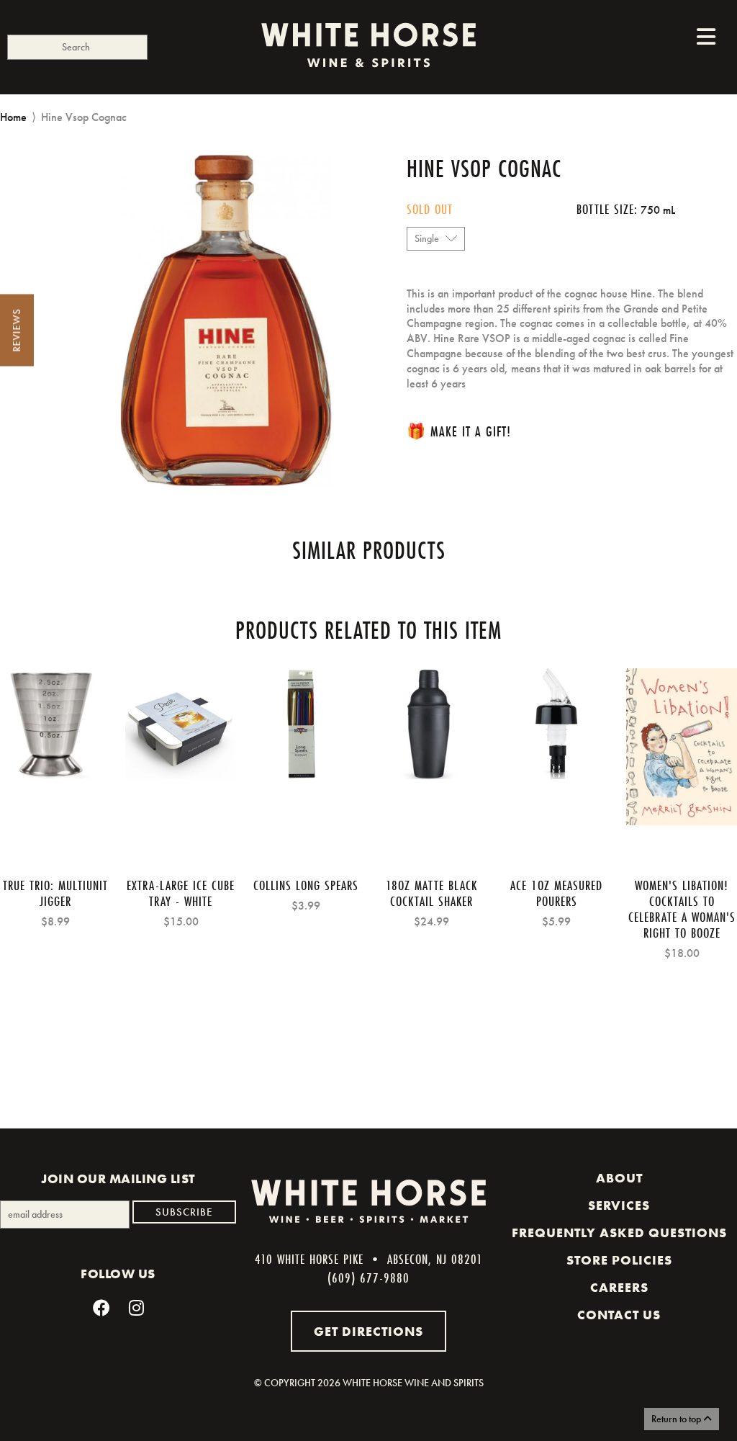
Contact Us (619, 1314)
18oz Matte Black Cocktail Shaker (431, 893)
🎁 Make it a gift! (459, 431)
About (619, 1178)
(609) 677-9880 (368, 1277)
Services (619, 1205)
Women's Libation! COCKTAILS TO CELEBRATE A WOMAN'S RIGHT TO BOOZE (682, 909)
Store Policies (619, 1260)
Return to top (677, 1418)
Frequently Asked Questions (619, 1232)
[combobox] (77, 47)
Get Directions (368, 1331)
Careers (619, 1287)
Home (13, 117)
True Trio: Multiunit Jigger (55, 893)
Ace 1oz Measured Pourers (556, 893)
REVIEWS (16, 330)
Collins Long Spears (305, 885)
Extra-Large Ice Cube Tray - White (181, 893)
